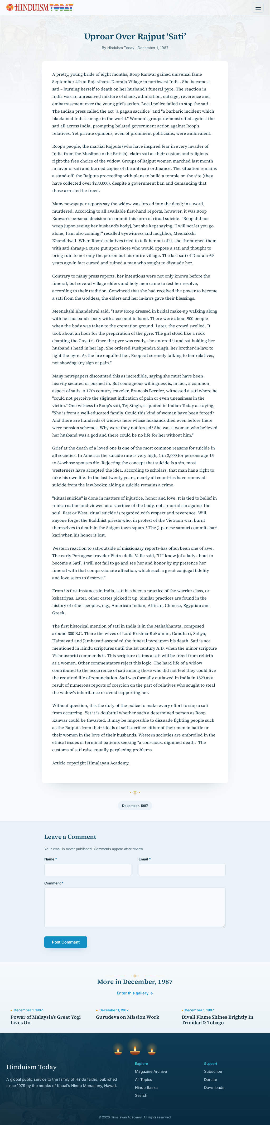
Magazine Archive (151, 1071)
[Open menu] (258, 7)
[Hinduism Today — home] (40, 7)
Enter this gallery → (135, 993)
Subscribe (213, 1071)
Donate (210, 1079)
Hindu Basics (146, 1087)
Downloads (214, 1087)
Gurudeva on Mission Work (127, 1017)
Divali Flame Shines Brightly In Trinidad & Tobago (217, 1020)
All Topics (143, 1079)
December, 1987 (135, 806)
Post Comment (66, 942)
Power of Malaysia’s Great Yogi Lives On (46, 1020)
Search (141, 1095)
